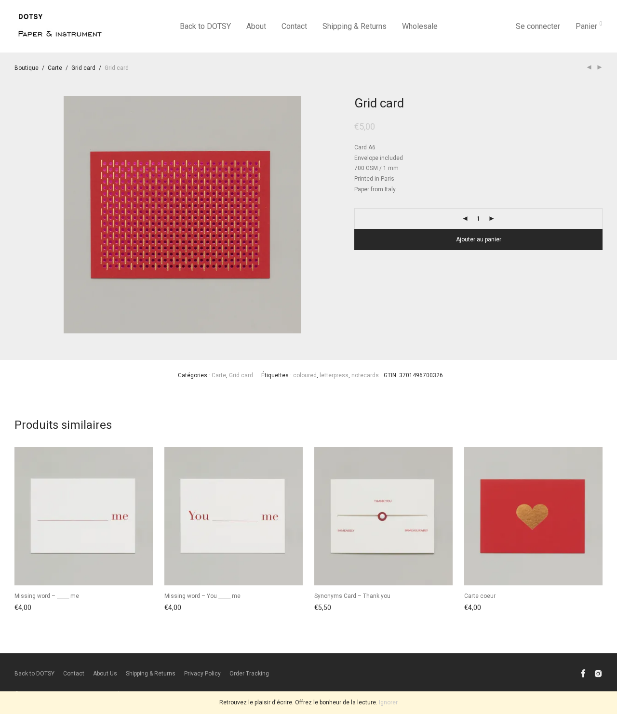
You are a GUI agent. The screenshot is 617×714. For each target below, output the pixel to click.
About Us (105, 673)
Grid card (83, 68)
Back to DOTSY (205, 26)
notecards (365, 375)
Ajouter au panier (478, 239)
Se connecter (538, 26)
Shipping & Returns (354, 26)
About (256, 26)
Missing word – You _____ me (202, 596)
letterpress (334, 375)
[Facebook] (582, 673)
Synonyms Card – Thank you (352, 596)
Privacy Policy (202, 673)
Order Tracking (249, 673)
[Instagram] (598, 673)
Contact (294, 26)
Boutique (26, 68)
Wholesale (420, 26)
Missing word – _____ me (46, 596)
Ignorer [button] (388, 702)
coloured (305, 375)
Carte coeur (480, 596)
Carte (55, 68)
